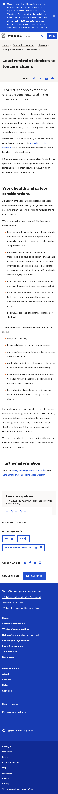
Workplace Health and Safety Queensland (22, 597)
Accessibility (7, 773)
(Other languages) (21, 730)
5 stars (26, 511)
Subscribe (36, 575)
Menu (52, 35)
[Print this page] (52, 78)
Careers (5, 778)
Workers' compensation (15, 629)
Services (7, 690)
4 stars (21, 511)
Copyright (6, 746)
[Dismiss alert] (54, 16)
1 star (8, 511)
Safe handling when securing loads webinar (24, 474)
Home (6, 45)
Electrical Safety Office (13, 602)
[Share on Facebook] (34, 78)
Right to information (11, 762)
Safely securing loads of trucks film (29, 470)
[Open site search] (42, 36)
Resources (8, 657)
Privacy (5, 757)
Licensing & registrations (16, 640)
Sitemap (6, 783)
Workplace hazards (13, 49)
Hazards (42, 45)
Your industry (9, 651)
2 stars (12, 511)
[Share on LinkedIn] (40, 78)
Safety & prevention (23, 45)
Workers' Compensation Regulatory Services (23, 608)
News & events (10, 668)
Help (5, 685)
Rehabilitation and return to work (20, 634)
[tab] (25, 563)
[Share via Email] (46, 78)
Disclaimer (7, 751)
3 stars (17, 511)
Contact (6, 679)
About (5, 674)
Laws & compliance (12, 646)
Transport (32, 49)
